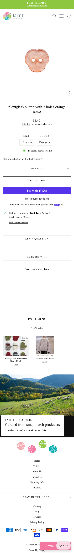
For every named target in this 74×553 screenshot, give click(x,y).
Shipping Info (37, 482)
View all (36, 328)
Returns (37, 487)
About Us (37, 471)
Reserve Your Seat (56, 545)
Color (45, 136)
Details (37, 168)
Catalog (37, 506)
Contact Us (37, 477)
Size (26, 136)
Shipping (26, 124)
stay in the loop (36, 497)
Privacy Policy (37, 522)
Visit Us (37, 466)
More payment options (37, 198)
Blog (37, 511)
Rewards (37, 517)
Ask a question (37, 238)
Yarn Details (37, 257)
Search (37, 461)
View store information (18, 222)
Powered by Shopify (37, 550)
